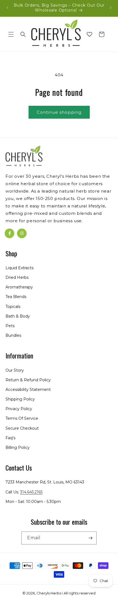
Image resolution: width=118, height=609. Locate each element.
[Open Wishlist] (89, 34)
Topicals (12, 306)
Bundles (13, 335)
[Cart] (101, 34)
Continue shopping (59, 112)
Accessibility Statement (28, 389)
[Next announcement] (111, 8)
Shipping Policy (20, 399)
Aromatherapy (19, 287)
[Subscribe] (90, 538)
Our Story (14, 370)
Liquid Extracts (19, 267)
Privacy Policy (18, 408)
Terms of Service (21, 418)
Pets (10, 325)
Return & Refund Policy (28, 379)
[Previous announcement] (7, 8)
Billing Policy (17, 447)
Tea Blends (15, 296)
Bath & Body (17, 316)
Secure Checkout (22, 428)
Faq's (10, 437)
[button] (11, 34)
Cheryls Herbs (48, 593)
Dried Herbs (17, 277)
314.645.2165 (31, 492)
